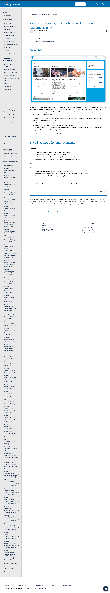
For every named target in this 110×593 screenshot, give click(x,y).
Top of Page (103, 191)
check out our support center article (52, 134)
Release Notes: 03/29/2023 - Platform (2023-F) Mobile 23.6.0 (9, 272)
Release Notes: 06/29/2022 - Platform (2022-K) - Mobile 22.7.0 (10, 394)
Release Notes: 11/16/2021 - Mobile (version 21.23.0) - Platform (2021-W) (11, 483)
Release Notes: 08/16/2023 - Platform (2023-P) (9, 215)
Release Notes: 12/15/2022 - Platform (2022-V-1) (10, 323)
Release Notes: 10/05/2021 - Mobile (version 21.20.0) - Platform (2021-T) (11, 500)
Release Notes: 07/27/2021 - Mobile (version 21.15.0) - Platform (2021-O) (11, 544)
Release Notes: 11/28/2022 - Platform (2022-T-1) (10, 339)
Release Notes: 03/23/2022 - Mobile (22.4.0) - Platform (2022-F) (11, 434)
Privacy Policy (39, 585)
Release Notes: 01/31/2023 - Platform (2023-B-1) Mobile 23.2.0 (10, 307)
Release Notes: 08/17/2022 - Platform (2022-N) (10, 370)
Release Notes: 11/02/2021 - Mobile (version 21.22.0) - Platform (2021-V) (11, 491)
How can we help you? (94, 4)
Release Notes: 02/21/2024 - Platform (10, 184)
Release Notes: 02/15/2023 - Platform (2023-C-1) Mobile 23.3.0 (10, 298)
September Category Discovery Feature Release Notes (10, 255)
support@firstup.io (43, 588)
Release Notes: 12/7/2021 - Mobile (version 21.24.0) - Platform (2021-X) (11, 474)
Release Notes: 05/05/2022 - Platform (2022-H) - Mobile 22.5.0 (10, 418)
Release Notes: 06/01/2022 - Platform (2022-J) (9, 402)
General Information (10, 162)
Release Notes (53, 14)
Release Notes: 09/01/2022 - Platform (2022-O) (9, 363)
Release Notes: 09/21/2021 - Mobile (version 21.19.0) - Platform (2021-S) (11, 509)
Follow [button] (103, 31)
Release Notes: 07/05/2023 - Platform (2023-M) (10, 231)
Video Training (8, 150)
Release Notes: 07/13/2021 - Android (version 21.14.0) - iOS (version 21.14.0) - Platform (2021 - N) (9, 555)
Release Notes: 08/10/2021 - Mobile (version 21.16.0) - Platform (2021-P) (11, 535)
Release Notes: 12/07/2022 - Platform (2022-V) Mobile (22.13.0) (9, 331)
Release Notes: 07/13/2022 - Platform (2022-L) (9, 386)
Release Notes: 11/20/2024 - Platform (9, 170)
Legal (52, 585)
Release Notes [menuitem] (7, 16)
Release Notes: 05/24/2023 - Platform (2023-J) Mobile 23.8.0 (10, 247)
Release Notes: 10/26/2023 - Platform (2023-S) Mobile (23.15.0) (9, 192)
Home (5, 12)
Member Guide (7, 19)
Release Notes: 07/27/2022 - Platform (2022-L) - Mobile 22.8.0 (10, 378)
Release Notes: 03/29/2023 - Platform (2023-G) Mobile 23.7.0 (9, 263)
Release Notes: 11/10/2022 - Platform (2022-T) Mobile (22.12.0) (9, 347)
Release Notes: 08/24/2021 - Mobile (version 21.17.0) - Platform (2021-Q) (11, 527)
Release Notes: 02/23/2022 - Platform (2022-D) (10, 448)
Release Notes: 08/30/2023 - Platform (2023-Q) (10, 208)
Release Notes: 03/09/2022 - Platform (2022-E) (10, 442)
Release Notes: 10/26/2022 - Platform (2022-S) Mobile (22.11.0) (9, 356)
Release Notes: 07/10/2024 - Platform (10, 177)
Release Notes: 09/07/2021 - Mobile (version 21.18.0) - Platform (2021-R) (11, 518)
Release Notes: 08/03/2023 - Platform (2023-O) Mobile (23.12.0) (10, 223)
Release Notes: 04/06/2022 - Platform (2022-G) (10, 426)
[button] (65, 212)
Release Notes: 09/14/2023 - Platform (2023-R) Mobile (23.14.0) (10, 200)
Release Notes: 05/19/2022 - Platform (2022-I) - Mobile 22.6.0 (9, 409)
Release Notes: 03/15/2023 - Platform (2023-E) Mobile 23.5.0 (9, 281)
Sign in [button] (104, 4)
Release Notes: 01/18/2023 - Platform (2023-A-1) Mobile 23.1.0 (10, 316)
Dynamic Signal (33, 14)
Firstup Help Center (22, 585)
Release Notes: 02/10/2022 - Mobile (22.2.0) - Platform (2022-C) (11, 456)
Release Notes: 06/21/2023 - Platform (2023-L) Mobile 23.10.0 (9, 239)
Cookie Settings (66, 585)
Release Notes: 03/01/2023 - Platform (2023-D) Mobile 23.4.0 (9, 289)
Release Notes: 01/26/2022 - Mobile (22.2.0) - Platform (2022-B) (11, 465)
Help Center (80, 4)
